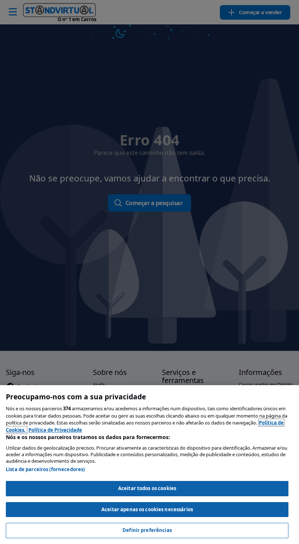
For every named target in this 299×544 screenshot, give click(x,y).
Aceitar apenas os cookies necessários (147, 509)
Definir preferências (147, 530)
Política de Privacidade (55, 430)
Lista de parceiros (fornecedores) (45, 469)
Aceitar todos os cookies (147, 488)
